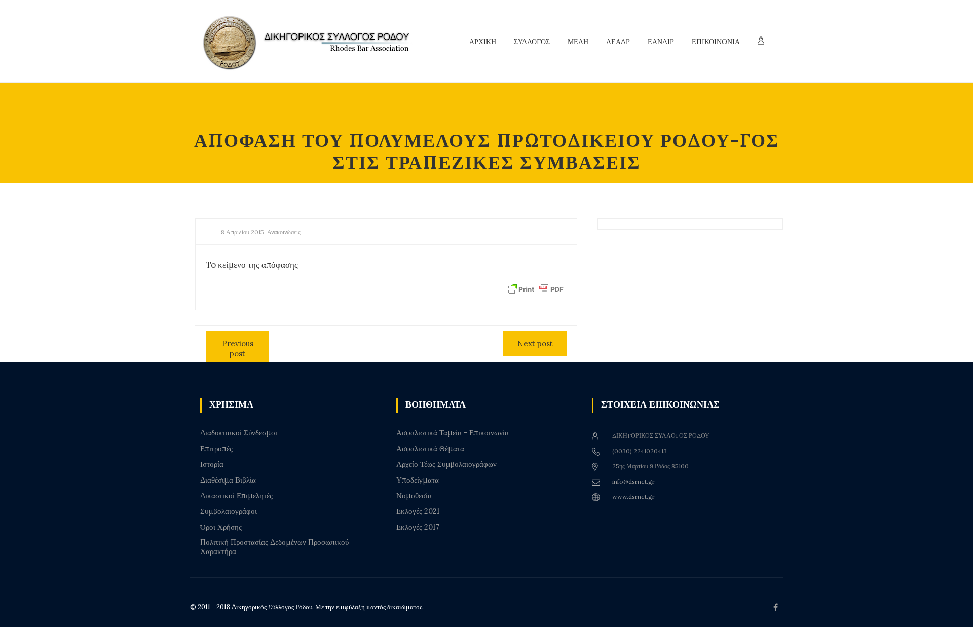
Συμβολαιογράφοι (228, 511)
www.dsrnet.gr (633, 496)
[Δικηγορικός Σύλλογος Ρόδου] (312, 41)
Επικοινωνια (716, 41)
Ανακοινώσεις (284, 232)
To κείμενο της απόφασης (252, 264)
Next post (535, 343)
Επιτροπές (216, 448)
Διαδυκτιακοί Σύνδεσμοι (238, 432)
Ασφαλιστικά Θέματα (430, 448)
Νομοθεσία (414, 495)
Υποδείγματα (417, 480)
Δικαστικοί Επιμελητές (236, 495)
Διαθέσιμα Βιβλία (228, 480)
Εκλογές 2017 (417, 527)
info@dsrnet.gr (633, 481)
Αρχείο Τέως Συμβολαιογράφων (446, 464)
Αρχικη (482, 41)
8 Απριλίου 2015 (242, 232)
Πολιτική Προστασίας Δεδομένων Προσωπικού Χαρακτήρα (274, 547)
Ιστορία (211, 464)
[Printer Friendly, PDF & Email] (535, 288)
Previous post (237, 348)
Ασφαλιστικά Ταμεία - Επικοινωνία (452, 432)
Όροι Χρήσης (221, 527)
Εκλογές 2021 (417, 511)
